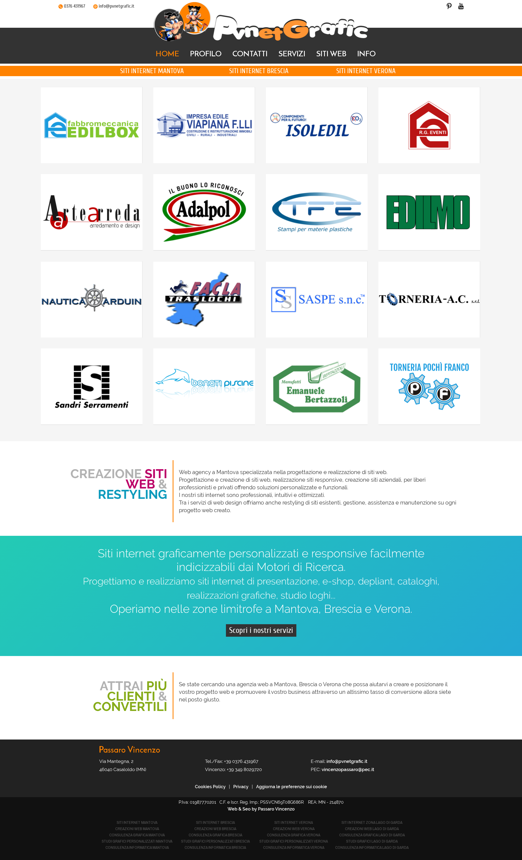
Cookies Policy (210, 786)
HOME (167, 53)
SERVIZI (291, 53)
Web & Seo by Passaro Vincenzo (261, 809)
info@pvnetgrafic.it (116, 6)
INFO (366, 53)
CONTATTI (250, 53)
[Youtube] (461, 5)
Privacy (240, 786)
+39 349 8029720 (244, 769)
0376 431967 (74, 6)
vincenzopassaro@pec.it (348, 769)
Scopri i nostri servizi (261, 630)
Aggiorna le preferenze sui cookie (291, 786)
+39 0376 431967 (241, 761)
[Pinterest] (449, 5)
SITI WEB (331, 53)
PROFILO (206, 53)
